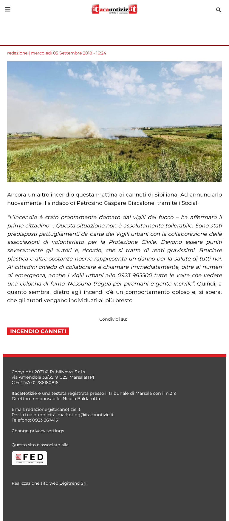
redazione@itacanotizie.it (53, 409)
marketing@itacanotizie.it (86, 414)
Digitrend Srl (72, 483)
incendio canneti (38, 331)
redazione (17, 53)
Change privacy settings (38, 430)
